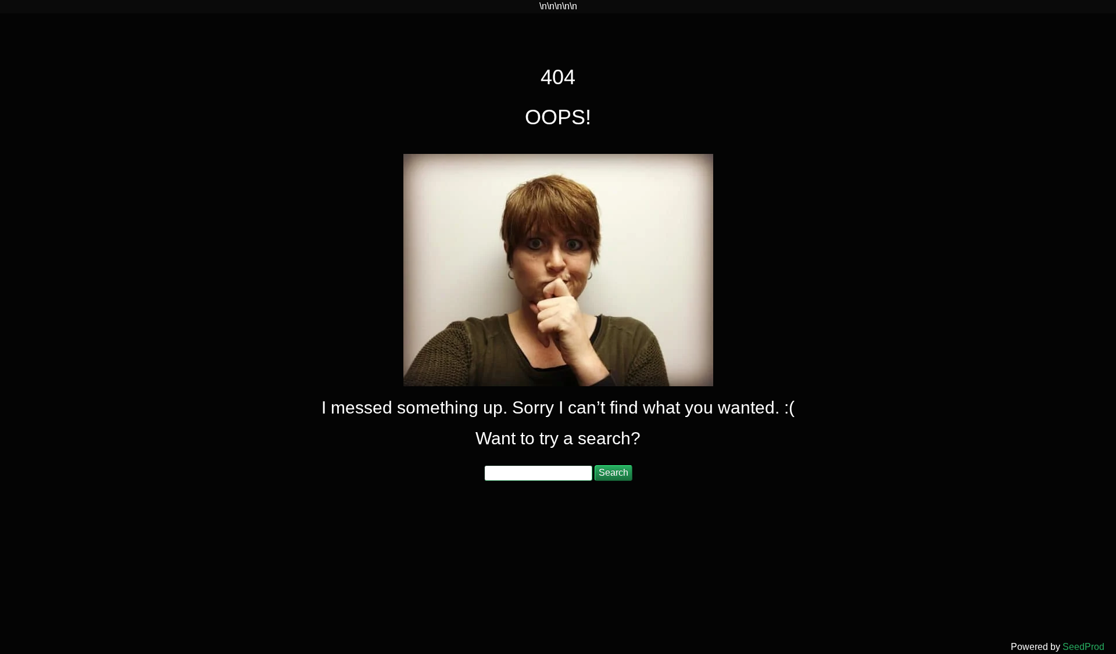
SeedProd (1083, 647)
